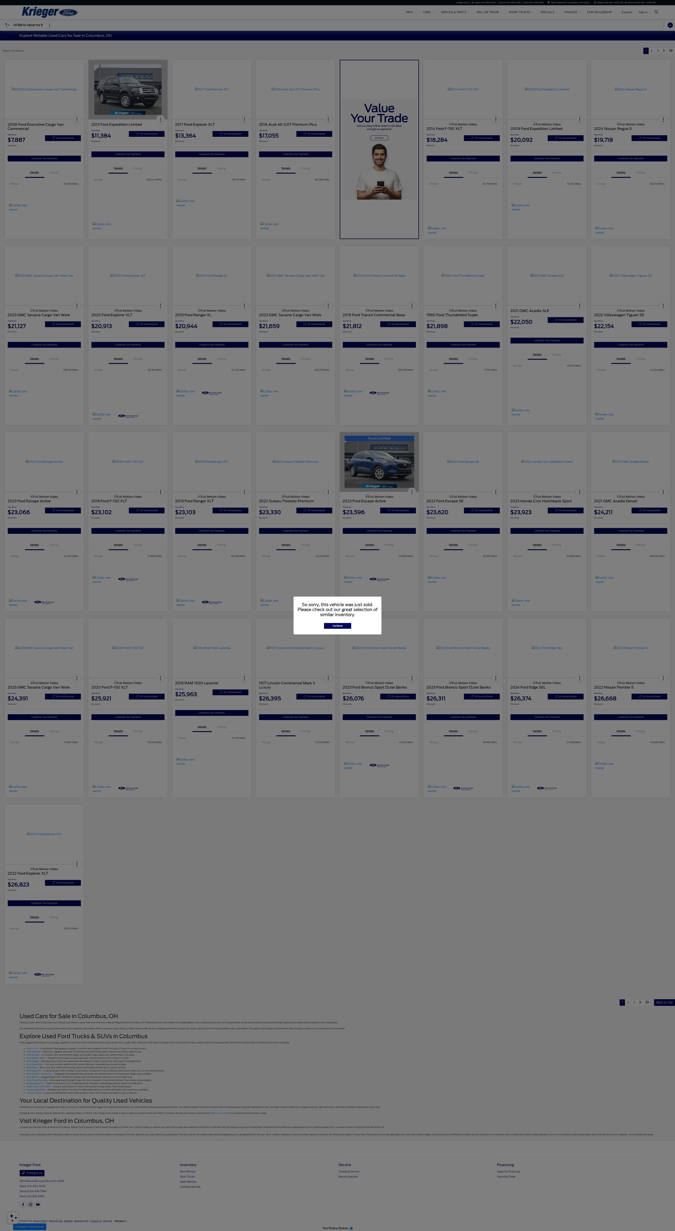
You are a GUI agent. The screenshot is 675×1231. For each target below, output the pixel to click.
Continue (338, 626)
